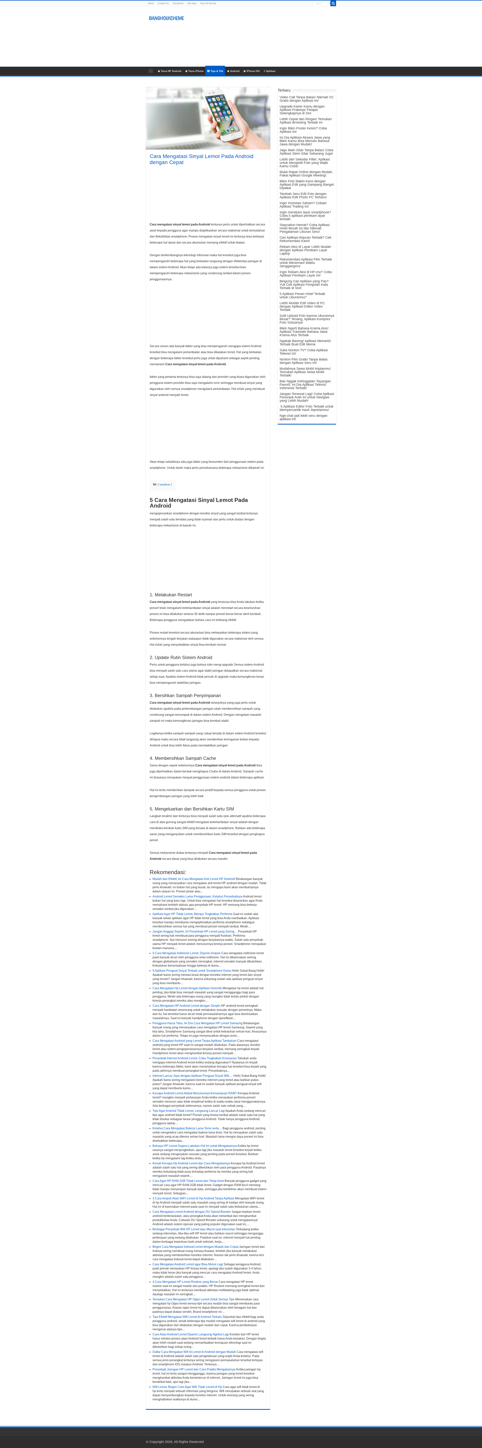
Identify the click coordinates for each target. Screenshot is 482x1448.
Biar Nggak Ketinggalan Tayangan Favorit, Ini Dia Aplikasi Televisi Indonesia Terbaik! (305, 384)
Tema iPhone (196, 71)
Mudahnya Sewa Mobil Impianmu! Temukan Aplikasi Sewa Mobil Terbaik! (305, 372)
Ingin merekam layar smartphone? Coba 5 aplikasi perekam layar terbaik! (305, 215)
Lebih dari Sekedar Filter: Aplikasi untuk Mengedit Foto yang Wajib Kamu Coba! (305, 162)
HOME (151, 71)
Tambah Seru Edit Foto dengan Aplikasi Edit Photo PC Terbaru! (303, 195)
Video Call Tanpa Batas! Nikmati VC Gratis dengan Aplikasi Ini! (307, 98)
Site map (191, 3)
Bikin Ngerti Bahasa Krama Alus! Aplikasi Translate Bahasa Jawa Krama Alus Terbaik (304, 331)
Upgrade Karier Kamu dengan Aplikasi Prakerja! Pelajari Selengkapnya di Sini (302, 110)
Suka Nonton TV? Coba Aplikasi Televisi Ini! (304, 351)
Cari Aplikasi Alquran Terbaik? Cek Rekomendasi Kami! (305, 239)
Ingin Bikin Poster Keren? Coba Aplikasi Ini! (303, 130)
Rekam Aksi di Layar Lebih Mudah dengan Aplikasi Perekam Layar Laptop (305, 250)
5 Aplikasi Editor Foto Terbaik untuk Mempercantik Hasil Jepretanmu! (306, 408)
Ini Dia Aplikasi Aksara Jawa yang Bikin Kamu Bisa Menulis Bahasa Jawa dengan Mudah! (305, 141)
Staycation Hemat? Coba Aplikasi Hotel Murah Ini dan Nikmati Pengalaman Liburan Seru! (305, 228)
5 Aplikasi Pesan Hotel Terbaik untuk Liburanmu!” (302, 295)
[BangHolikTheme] (167, 17)
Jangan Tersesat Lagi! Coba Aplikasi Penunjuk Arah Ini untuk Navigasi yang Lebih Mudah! (307, 397)
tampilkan (164, 484)
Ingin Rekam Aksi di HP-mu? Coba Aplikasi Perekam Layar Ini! (306, 273)
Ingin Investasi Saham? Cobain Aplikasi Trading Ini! (303, 204)
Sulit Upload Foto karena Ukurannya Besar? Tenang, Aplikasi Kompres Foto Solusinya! (307, 319)
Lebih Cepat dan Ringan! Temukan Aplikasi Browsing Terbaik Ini (306, 120)
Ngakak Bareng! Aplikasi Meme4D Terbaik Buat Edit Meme (305, 342)
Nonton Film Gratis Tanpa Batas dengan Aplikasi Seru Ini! (304, 361)
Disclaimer (178, 3)
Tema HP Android (171, 71)
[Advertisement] (264, 36)
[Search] (333, 3)
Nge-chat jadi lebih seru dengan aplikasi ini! (303, 417)
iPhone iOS (253, 71)
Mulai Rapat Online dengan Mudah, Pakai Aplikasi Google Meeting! (306, 173)
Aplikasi (270, 71)
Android (234, 71)
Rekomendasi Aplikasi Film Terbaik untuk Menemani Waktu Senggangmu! (306, 262)
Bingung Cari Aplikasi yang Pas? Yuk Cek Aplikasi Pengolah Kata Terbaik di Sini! (304, 284)
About (151, 3)
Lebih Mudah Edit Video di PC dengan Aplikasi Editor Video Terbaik (302, 306)
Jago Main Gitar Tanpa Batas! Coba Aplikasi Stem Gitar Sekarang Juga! (306, 151)
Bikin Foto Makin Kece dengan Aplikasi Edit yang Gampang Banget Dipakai (307, 184)
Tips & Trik (216, 71)
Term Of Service (208, 3)
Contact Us (163, 3)
